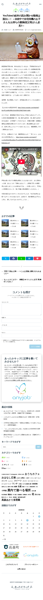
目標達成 (25, 494)
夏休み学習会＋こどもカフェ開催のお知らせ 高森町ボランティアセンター (22, 436)
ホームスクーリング (6, 483)
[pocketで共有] (37, 258)
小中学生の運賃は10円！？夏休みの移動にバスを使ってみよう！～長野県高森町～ (22, 424)
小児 (36, 486)
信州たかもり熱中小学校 (8, 486)
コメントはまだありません (34, 30)
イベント (6, 465)
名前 (4, 317)
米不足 (29, 494)
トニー (9, 30)
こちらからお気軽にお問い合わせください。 (18, 380)
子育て (27, 11)
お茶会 (22, 478)
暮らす (24, 461)
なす (35, 478)
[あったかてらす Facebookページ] (11, 555)
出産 (20, 486)
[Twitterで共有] (5, 258)
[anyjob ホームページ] (31, 546)
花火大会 (37, 494)
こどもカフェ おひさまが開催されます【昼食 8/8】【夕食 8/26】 (21, 418)
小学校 (4, 491)
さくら (32, 478)
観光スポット (5, 497)
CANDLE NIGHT (6, 474)
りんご (39, 478)
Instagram (13, 474)
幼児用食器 (4, 494)
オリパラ (4, 481)
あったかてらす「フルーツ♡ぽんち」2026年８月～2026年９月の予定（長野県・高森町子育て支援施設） (22, 412)
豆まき (10, 497)
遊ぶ (16, 11)
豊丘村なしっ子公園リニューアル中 (14, 223)
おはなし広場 (9, 477)
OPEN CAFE (21, 474)
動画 (23, 486)
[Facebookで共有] (13, 258)
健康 (15, 486)
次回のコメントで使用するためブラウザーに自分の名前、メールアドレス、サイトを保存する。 (22, 341)
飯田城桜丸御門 (22, 497)
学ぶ (21, 11)
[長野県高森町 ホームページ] (11, 546)
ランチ (15, 484)
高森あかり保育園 (11, 500)
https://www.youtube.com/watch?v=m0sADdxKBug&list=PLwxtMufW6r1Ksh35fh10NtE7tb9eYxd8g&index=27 (21, 140)
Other (4, 468)
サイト (3, 332)
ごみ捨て (27, 478)
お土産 (18, 478)
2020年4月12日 (19, 30)
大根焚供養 (32, 486)
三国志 (20, 483)
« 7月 (4, 539)
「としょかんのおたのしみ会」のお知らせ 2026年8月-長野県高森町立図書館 (22, 430)
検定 (15, 494)
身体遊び (15, 497)
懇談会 (10, 494)
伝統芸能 (34, 484)
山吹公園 (34, 490)
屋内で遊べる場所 (19, 490)
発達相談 (20, 494)
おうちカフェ (32, 474)
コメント (5, 302)
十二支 (26, 486)
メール (4, 325)
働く (4, 461)
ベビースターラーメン (33, 481)
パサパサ (24, 481)
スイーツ (18, 481)
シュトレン (10, 481)
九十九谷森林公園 (26, 483)
